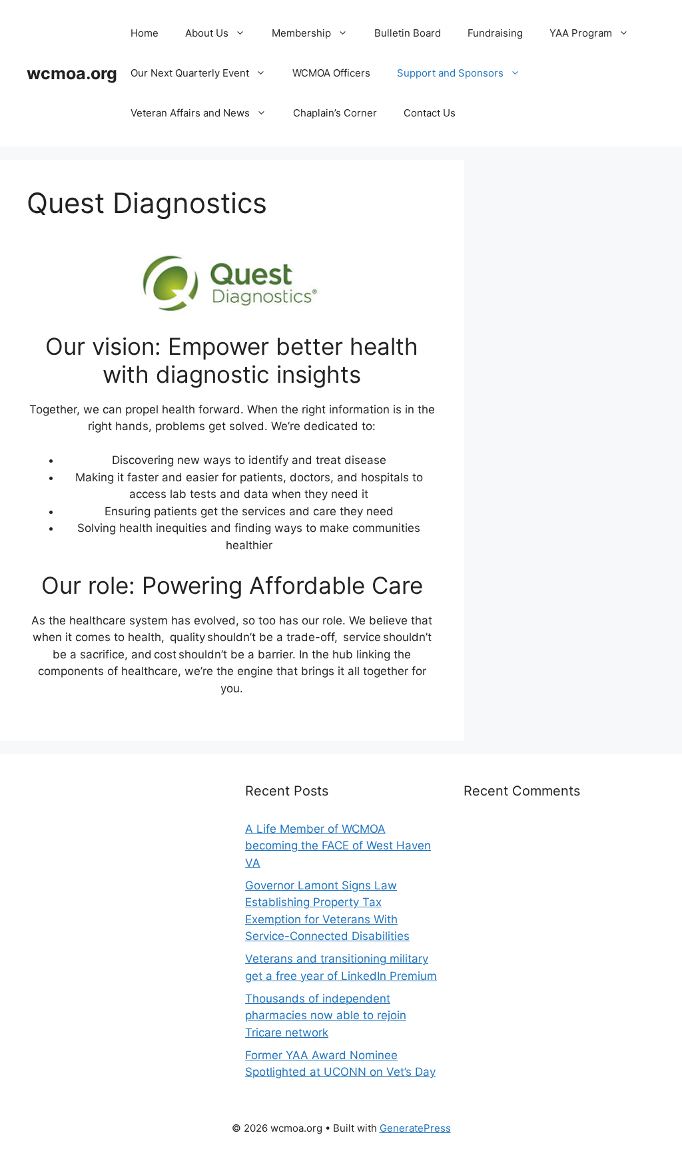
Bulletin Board (407, 33)
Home (145, 33)
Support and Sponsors (450, 73)
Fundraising (495, 33)
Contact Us (430, 113)
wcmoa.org (72, 73)
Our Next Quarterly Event (190, 73)
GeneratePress (415, 1128)
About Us (206, 33)
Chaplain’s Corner (335, 113)
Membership (301, 33)
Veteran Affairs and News (190, 113)
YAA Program (580, 33)
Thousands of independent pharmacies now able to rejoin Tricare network (325, 1015)
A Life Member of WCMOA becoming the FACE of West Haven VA (338, 845)
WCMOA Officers (331, 73)
